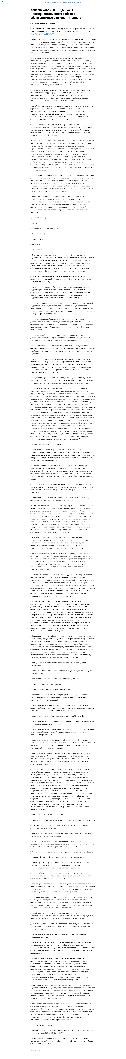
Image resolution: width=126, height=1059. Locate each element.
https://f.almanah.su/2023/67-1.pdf (43, 34)
